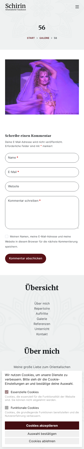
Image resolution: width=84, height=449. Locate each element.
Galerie (42, 319)
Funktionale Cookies (25, 408)
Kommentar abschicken (25, 258)
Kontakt (42, 334)
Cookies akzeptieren (42, 425)
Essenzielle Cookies (25, 392)
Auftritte (42, 313)
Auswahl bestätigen (42, 434)
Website (13, 186)
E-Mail (13, 172)
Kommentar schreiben (24, 200)
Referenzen (42, 324)
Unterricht (42, 329)
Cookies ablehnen (42, 441)
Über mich (42, 303)
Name (13, 157)
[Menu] (77, 7)
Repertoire (42, 308)
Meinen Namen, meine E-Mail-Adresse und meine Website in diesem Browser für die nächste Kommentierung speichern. (41, 241)
